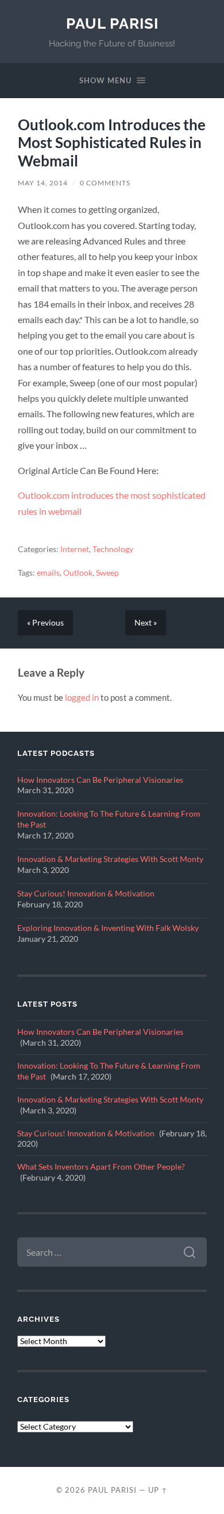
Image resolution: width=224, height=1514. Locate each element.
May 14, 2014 (43, 182)
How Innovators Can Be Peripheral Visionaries (100, 780)
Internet (74, 549)
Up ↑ (158, 1489)
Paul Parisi (112, 23)
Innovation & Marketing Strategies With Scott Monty (110, 859)
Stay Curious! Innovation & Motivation (86, 893)
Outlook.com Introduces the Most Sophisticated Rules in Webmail (112, 142)
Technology (112, 549)
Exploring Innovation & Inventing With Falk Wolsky (108, 928)
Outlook (77, 572)
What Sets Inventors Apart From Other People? (101, 1166)
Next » (145, 622)
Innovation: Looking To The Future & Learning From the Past (108, 819)
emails (48, 572)
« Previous (45, 622)
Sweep (107, 572)
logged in (82, 697)
